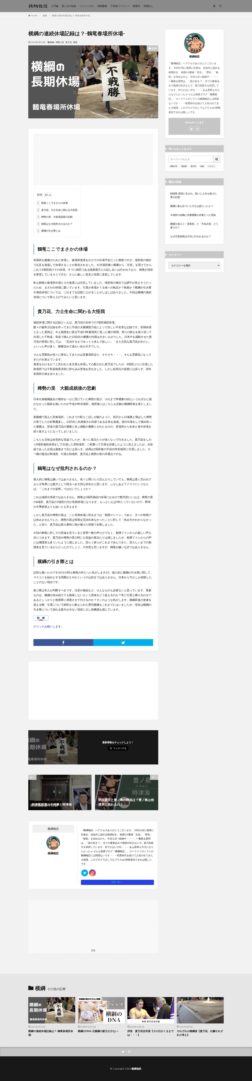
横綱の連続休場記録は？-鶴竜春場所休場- (71, 15)
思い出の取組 (69, 5)
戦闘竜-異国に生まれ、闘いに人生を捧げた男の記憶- (193, 195)
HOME (34, 15)
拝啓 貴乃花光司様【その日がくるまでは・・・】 (150, 1032)
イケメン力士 (87, 5)
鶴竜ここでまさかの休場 (53, 202)
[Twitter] (123, 642)
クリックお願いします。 (48, 626)
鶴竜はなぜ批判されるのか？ (55, 223)
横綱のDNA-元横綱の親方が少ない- (98, 1031)
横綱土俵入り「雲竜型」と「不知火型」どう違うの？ (194, 225)
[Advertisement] (93, 158)
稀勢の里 (60, 42)
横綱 (45, 15)
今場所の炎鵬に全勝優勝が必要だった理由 (193, 214)
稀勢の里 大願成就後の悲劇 (55, 216)
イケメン (211, 166)
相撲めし (148, 5)
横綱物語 (136, 1068)
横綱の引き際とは (49, 230)
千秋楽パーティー (120, 5)
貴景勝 (184, 166)
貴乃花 (68, 42)
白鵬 (202, 166)
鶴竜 (75, 42)
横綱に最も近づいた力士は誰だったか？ (191, 206)
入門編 (54, 5)
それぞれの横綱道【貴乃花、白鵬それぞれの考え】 (200, 1032)
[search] (216, 159)
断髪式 (136, 5)
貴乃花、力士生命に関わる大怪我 (57, 209)
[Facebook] (63, 642)
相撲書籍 (102, 5)
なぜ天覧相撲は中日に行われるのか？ (190, 236)
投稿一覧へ (116, 882)
